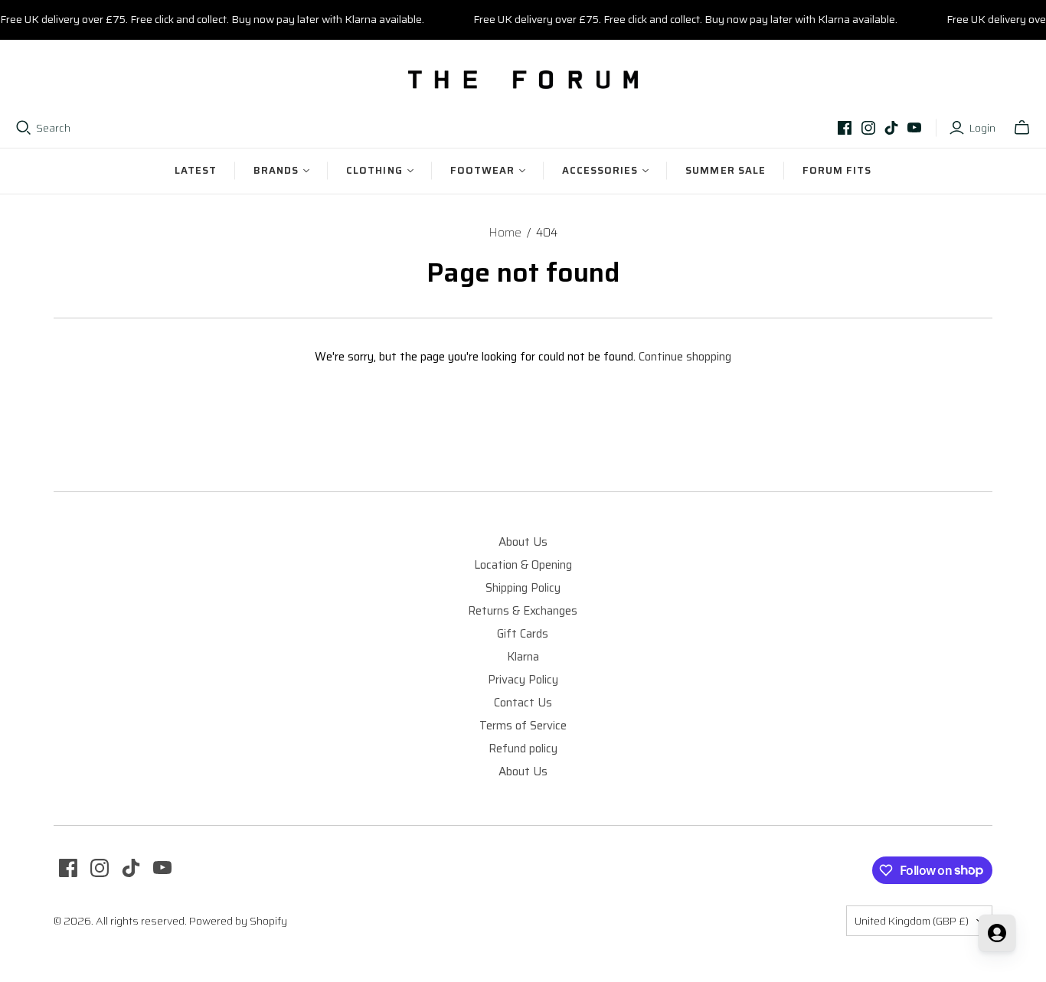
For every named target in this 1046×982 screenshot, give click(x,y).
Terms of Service (523, 725)
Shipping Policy (523, 588)
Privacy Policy (523, 679)
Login (982, 128)
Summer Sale (725, 170)
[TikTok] (891, 128)
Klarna (523, 657)
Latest (196, 170)
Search (53, 128)
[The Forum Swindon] (523, 80)
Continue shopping (685, 356)
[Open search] (23, 127)
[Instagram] (868, 128)
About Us (523, 542)
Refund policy (523, 748)
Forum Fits (836, 170)
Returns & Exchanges (522, 611)
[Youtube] (914, 128)
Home (505, 232)
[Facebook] (844, 128)
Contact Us (523, 702)
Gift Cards (522, 634)
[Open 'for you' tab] (997, 933)
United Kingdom (912, 920)
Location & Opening (523, 565)
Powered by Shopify (238, 920)
